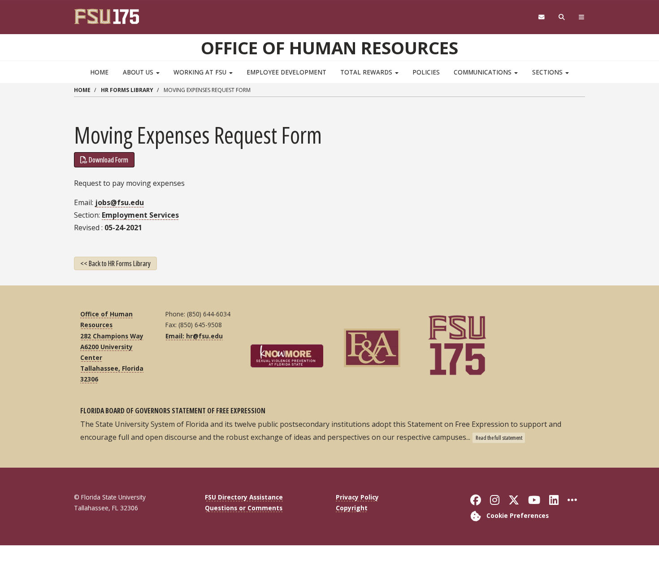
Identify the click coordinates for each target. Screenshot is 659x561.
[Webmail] (541, 17)
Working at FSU (200, 72)
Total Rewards (367, 72)
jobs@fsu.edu (119, 202)
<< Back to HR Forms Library (115, 263)
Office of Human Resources (329, 47)
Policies (426, 72)
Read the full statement (499, 438)
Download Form (108, 160)
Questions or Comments (243, 508)
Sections (548, 72)
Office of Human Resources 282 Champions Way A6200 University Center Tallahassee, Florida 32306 (111, 346)
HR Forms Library (127, 90)
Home (99, 72)
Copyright (352, 508)
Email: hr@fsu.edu (194, 336)
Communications (483, 72)
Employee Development (286, 72)
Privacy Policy (357, 497)
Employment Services (140, 215)
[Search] (562, 17)
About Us (139, 72)
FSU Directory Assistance (244, 497)
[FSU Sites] (581, 17)
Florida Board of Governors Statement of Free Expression (172, 411)
